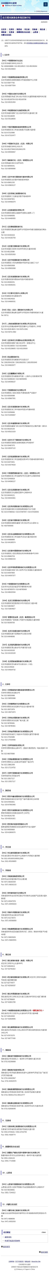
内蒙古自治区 (6, 35)
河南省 (34, 29)
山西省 (35, 32)
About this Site (36, 1261)
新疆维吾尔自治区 (23, 32)
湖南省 (3, 32)
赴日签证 (7, 1232)
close (44, 1232)
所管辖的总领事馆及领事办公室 (37, 43)
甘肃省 (11, 32)
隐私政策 (27, 1261)
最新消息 (8, 1237)
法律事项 (11, 1261)
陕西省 (19, 29)
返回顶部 (44, 1252)
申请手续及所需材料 (12, 1241)
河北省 (27, 29)
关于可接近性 (19, 1261)
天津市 (11, 29)
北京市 (3, 29)
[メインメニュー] (46, 4)
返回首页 (6, 1247)
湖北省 (42, 29)
